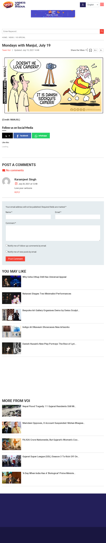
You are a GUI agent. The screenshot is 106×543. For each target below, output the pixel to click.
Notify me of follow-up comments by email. (27, 246)
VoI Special (20, 37)
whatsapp (43, 135)
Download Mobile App (53, 539)
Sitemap (81, 531)
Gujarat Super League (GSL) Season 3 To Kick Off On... (50, 456)
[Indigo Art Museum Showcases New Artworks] (11, 331)
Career (31, 531)
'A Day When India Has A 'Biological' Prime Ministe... (48, 473)
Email (58, 212)
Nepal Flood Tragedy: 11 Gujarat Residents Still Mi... (49, 406)
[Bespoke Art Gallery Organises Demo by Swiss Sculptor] (11, 315)
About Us (39, 531)
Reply (17, 192)
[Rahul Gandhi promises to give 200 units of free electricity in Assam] (11, 410)
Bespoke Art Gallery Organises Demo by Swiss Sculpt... (51, 310)
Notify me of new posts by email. (22, 252)
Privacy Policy (70, 531)
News (11, 37)
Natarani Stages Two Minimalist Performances (46, 293)
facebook (24, 135)
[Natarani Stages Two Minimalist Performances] (11, 298)
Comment (11, 223)
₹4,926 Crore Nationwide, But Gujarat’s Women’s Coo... (50, 439)
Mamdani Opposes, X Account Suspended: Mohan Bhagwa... (53, 423)
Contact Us (49, 531)
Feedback (59, 531)
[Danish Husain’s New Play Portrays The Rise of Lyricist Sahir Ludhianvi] (11, 348)
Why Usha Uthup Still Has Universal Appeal (44, 277)
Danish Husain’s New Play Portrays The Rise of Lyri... (49, 343)
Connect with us (90, 519)
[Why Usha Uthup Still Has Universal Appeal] (11, 281)
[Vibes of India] (13, 4)
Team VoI (6, 50)
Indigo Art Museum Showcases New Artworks (46, 327)
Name (9, 212)
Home (4, 37)
